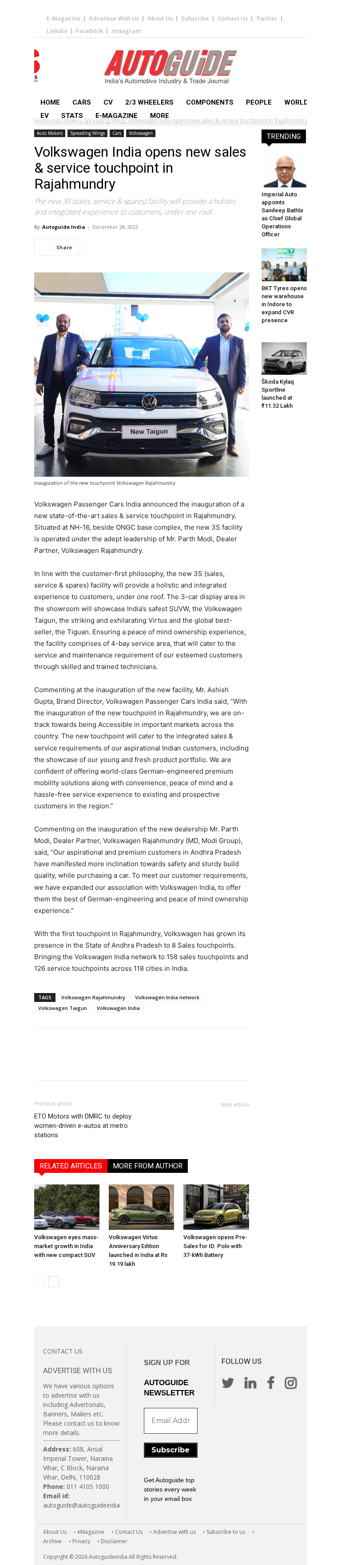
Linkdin (57, 31)
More (159, 116)
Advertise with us (174, 1532)
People (259, 102)
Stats (72, 116)
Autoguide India (63, 226)
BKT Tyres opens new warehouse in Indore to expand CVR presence (284, 304)
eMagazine (90, 1532)
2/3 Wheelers (149, 102)
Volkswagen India (118, 1008)
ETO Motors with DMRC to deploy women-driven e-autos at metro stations (82, 1125)
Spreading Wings (87, 133)
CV (108, 102)
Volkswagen (141, 133)
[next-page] (53, 1281)
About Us (160, 18)
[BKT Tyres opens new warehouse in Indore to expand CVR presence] (285, 264)
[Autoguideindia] (170, 67)
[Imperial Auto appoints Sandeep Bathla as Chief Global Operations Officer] (285, 171)
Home (50, 102)
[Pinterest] (139, 247)
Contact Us (233, 18)
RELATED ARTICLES (71, 1166)
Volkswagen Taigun (62, 1008)
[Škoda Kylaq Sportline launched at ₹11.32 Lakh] (285, 358)
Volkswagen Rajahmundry (93, 997)
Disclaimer (114, 1541)
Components (210, 102)
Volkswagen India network (167, 997)
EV (44, 116)
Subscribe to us (225, 1532)
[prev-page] (39, 1281)
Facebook (89, 31)
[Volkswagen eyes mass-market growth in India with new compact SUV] (66, 1206)
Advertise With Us (114, 18)
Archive (52, 1541)
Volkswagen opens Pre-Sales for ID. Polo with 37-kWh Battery (215, 1246)
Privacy (81, 1541)
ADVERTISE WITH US (77, 1370)
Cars (81, 102)
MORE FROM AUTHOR (147, 1166)
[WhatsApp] (159, 247)
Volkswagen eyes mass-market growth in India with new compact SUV (66, 1246)
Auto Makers (50, 133)
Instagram (126, 31)
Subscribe (195, 18)
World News (306, 102)
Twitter (267, 18)
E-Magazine (63, 18)
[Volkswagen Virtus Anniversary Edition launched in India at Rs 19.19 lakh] (141, 1206)
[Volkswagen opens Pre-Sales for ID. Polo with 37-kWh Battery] (216, 1206)
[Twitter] (118, 247)
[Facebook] (98, 247)
